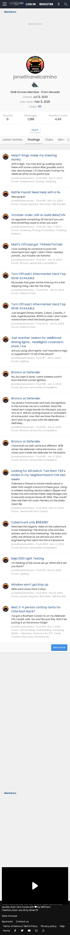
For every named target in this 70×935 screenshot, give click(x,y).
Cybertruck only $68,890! (29, 522)
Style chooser (9, 915)
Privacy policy (49, 926)
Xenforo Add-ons (20, 910)
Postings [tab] (34, 139)
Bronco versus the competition (38, 263)
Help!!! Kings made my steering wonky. (34, 157)
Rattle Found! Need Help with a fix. (36, 192)
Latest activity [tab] (13, 139)
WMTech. (46, 907)
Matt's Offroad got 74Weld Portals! (37, 244)
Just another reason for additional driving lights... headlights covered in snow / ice (37, 342)
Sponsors (7, 921)
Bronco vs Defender (26, 372)
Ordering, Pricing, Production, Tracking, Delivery (39, 231)
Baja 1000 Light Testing (27, 558)
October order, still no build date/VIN (38, 215)
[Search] (65, 4)
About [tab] (62, 139)
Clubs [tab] (49, 139)
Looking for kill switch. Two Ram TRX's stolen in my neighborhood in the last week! (38, 475)
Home (6, 930)
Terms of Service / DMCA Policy (20, 926)
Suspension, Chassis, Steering (38, 181)
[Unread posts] (58, 4)
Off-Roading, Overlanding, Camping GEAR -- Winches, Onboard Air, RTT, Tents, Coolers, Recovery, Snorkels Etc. (37, 633)
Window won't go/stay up (29, 584)
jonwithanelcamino (23, 178)
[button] (4, 4)
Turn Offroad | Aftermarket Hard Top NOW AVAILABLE (38, 276)
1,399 (31, 119)
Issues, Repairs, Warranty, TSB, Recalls (43, 204)
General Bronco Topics (34, 511)
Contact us (22, 921)
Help (62, 926)
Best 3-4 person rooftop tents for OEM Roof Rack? (36, 609)
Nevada (54, 92)
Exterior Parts (28, 293)
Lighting (24, 361)
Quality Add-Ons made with (18, 907)
